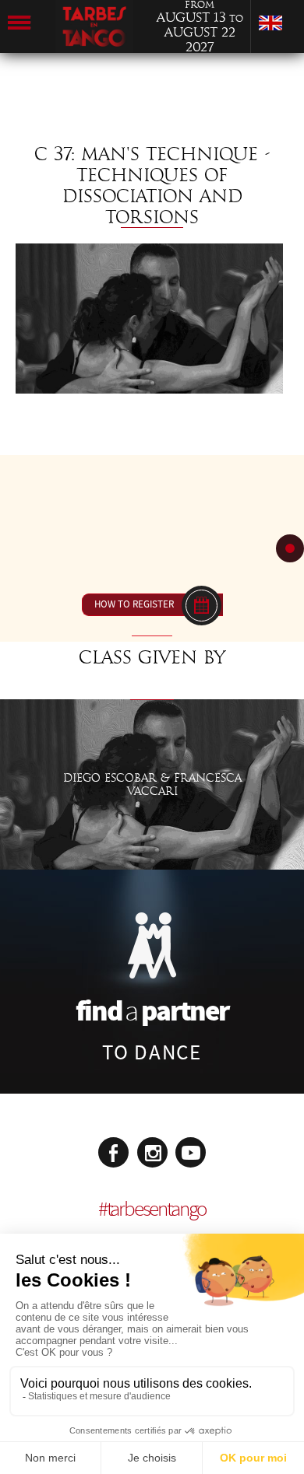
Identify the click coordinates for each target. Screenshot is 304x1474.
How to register (134, 604)
